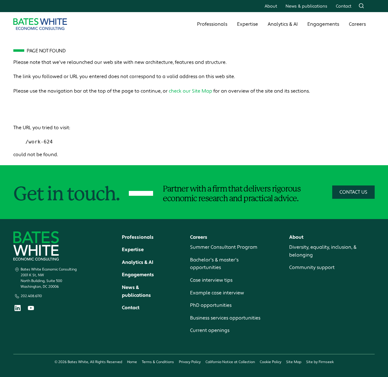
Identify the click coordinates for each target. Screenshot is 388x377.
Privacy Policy (190, 362)
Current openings (209, 330)
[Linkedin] (17, 309)
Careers (357, 24)
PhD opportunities (211, 305)
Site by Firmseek (320, 362)
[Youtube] (31, 309)
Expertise (247, 24)
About (271, 6)
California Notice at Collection (230, 362)
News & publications (306, 6)
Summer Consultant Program (223, 247)
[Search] (361, 5)
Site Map (293, 362)
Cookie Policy (270, 362)
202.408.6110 (31, 296)
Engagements (323, 24)
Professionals (212, 24)
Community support (312, 267)
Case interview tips (211, 280)
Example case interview (217, 293)
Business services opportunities (225, 318)
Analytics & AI (283, 24)
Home (132, 362)
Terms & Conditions (158, 362)
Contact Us (353, 192)
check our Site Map (190, 91)
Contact (343, 6)
